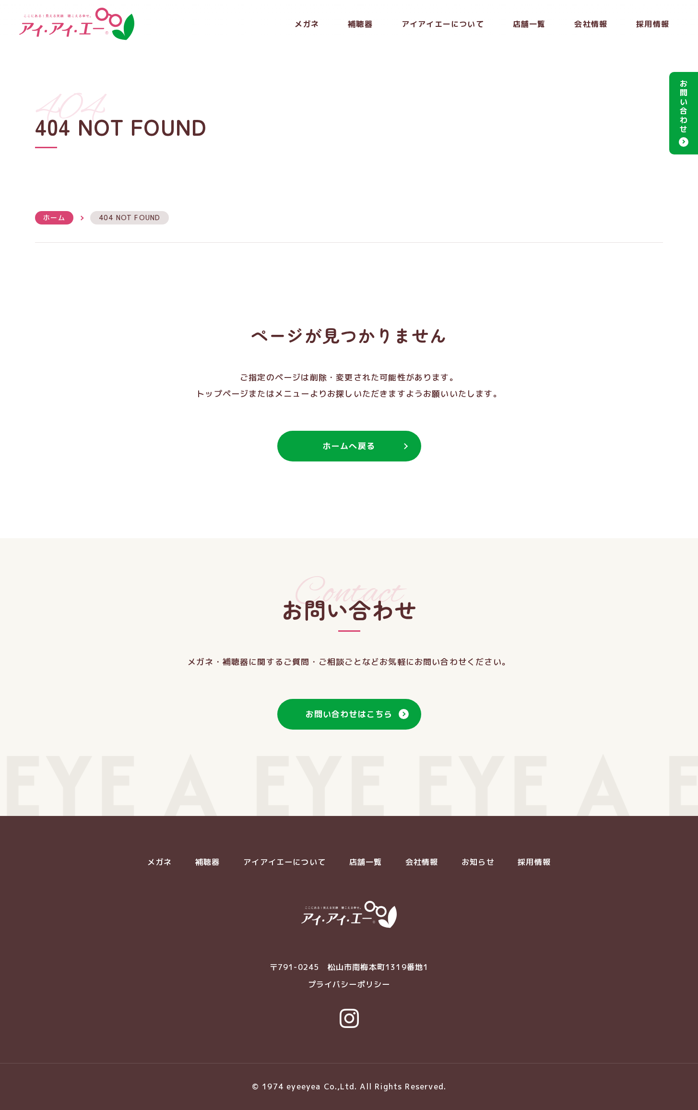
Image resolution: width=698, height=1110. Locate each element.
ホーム (54, 217)
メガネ (307, 24)
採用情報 (652, 24)
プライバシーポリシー (349, 984)
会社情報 (590, 24)
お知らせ (478, 862)
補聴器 (360, 24)
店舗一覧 (529, 24)
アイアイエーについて (443, 24)
